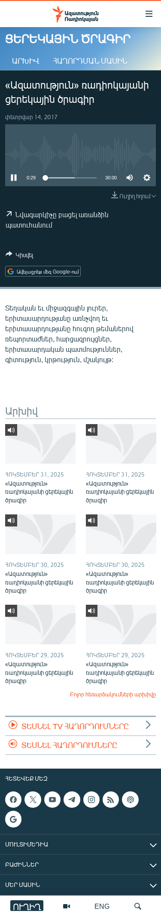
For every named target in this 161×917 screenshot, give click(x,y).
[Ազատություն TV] (66, 906)
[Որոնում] (138, 906)
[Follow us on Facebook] (13, 799)
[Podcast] (130, 799)
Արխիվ (25, 60)
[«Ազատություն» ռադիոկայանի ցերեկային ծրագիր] (40, 444)
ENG (101, 906)
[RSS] (111, 799)
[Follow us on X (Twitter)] (32, 799)
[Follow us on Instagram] (91, 799)
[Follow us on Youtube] (52, 799)
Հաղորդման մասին (90, 60)
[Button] (19, 256)
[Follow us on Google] (13, 819)
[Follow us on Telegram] (72, 799)
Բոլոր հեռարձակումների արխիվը (113, 694)
